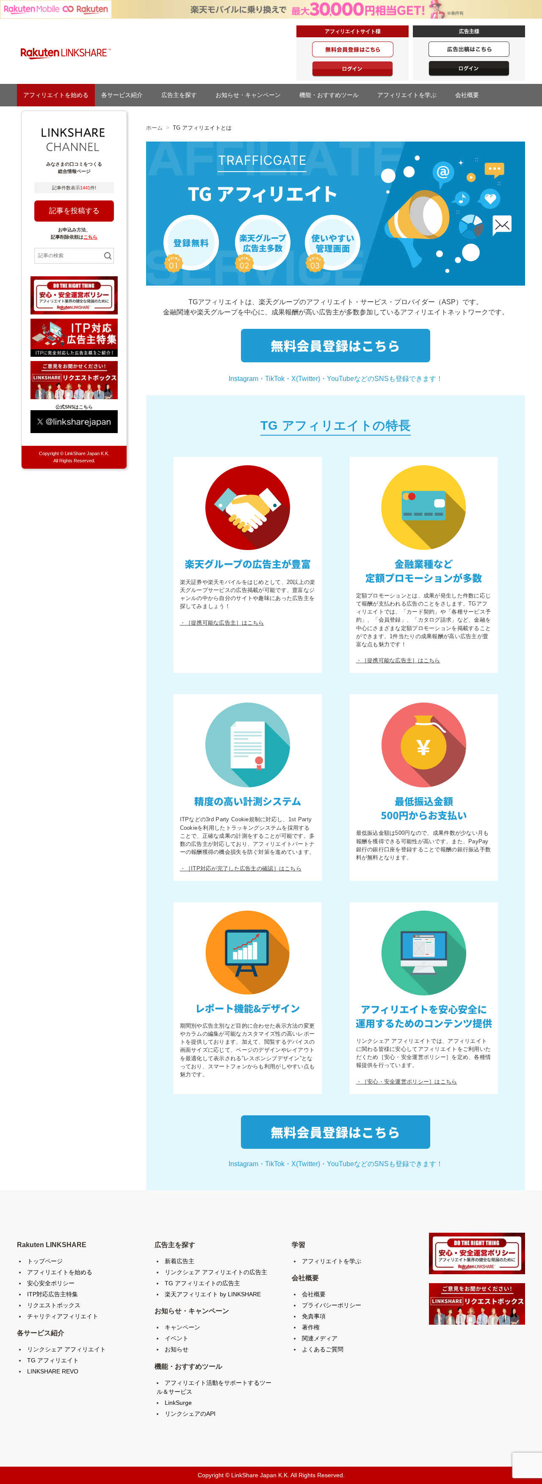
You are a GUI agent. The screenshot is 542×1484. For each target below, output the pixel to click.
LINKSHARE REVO (52, 1371)
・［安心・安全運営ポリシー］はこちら (406, 1081)
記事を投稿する (74, 211)
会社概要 (470, 95)
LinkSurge (178, 1402)
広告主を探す (182, 95)
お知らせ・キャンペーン (251, 95)
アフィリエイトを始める (55, 95)
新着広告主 (179, 1261)
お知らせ (176, 1349)
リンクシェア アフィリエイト (66, 1349)
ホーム (154, 128)
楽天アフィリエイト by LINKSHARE (213, 1294)
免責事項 (314, 1316)
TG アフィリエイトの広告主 (202, 1283)
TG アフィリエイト (53, 1360)
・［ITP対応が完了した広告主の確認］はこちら (240, 868)
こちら (90, 236)
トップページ (45, 1261)
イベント (176, 1338)
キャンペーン (182, 1327)
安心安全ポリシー (51, 1283)
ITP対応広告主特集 (52, 1294)
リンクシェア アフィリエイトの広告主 (216, 1272)
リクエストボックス (53, 1305)
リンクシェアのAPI (190, 1413)
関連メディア (319, 1338)
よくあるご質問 (322, 1349)
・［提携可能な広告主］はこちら (222, 623)
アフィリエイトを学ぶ (409, 95)
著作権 (311, 1327)
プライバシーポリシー (331, 1305)
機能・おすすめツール (332, 95)
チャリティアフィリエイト (62, 1316)
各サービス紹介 (125, 95)
